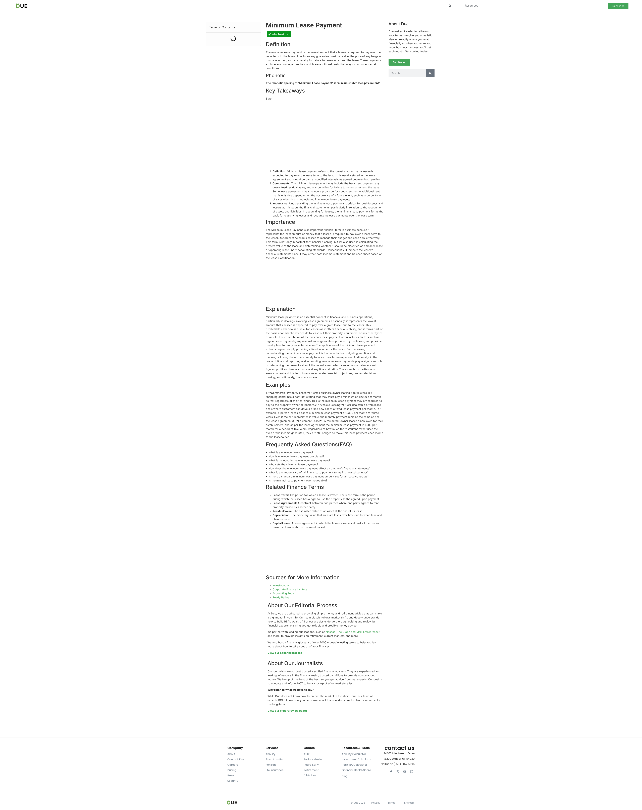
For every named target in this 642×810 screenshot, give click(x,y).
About (231, 754)
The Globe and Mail (349, 632)
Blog (344, 776)
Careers (232, 765)
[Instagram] (412, 772)
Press (231, 775)
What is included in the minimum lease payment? (299, 460)
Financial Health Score (356, 770)
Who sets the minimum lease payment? (293, 464)
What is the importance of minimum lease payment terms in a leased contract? (318, 472)
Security (232, 781)
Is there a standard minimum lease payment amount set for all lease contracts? (319, 476)
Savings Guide (313, 759)
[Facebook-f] (391, 772)
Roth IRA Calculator (354, 765)
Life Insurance (274, 770)
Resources (471, 5)
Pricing (231, 770)
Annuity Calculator (354, 754)
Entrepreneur (371, 632)
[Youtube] (405, 772)
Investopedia (281, 585)
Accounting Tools (284, 593)
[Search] (430, 73)
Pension (270, 765)
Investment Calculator (356, 759)
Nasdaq (331, 632)
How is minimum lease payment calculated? (296, 456)
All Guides (310, 775)
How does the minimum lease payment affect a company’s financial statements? (319, 468)
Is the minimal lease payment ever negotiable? (298, 480)
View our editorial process (285, 652)
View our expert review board (287, 710)
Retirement (311, 770)
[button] (450, 6)
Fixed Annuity (274, 759)
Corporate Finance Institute (290, 589)
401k (306, 754)
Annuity (270, 754)
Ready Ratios (281, 597)
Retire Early (311, 765)
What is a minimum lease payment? (291, 452)
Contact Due (235, 759)
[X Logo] (398, 772)
